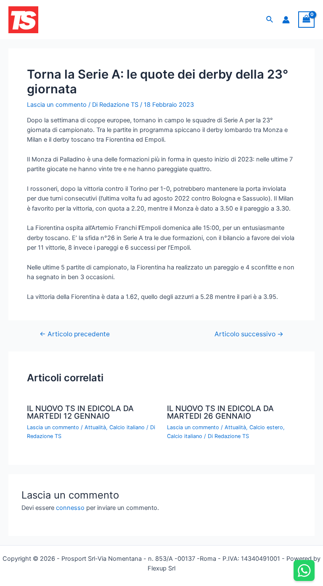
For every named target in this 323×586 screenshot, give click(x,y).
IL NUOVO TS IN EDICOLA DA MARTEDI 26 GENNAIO (220, 412)
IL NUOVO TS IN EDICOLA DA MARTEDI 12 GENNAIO (80, 412)
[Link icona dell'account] (286, 20)
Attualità (95, 427)
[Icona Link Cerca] (270, 19)
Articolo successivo (248, 334)
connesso (70, 508)
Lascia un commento (57, 104)
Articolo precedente (75, 334)
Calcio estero (266, 427)
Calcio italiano (127, 427)
